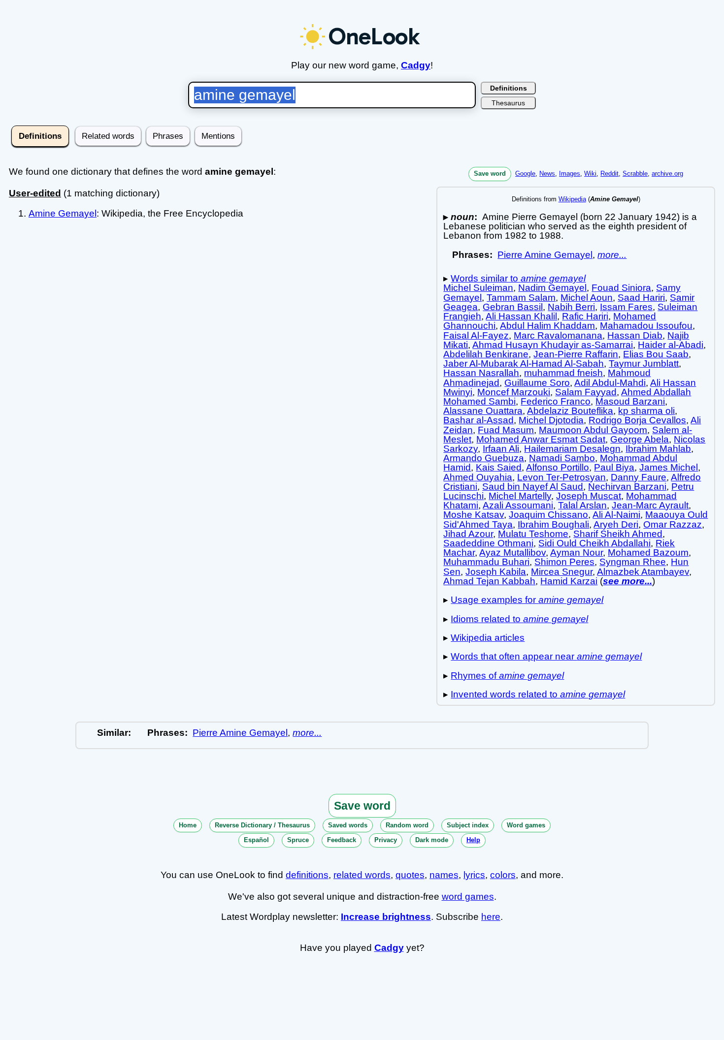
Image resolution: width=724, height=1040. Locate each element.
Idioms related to (519, 619)
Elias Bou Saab (656, 354)
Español (256, 840)
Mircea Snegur (561, 572)
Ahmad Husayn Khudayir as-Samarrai (552, 345)
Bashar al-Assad (478, 420)
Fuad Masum (506, 430)
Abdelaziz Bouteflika (570, 411)
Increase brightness (386, 917)
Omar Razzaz (672, 524)
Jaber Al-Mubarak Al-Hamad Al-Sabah (523, 363)
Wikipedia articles (488, 637)
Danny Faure (638, 477)
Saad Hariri (641, 297)
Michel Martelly (520, 496)
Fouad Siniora (621, 288)
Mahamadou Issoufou (646, 325)
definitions (307, 875)
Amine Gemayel (63, 213)
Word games (526, 825)
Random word (407, 825)
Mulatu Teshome (533, 534)
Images (569, 173)
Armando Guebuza (483, 458)
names (444, 875)
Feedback (341, 840)
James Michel (668, 467)
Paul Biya (614, 467)
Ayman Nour (576, 552)
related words (362, 875)
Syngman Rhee (632, 562)
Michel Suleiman (478, 288)
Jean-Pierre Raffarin (575, 354)
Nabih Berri (571, 307)
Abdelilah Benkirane (485, 354)
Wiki (590, 173)
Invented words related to (538, 694)
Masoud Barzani (630, 401)
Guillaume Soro (537, 383)
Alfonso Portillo (557, 467)
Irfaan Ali (501, 448)
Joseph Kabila (495, 572)
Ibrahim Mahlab (658, 448)
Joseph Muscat (588, 496)
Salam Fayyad (586, 392)
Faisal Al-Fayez (476, 335)
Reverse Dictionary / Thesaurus (262, 825)
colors (503, 875)
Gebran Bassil (513, 307)
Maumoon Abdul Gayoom (593, 430)
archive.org (667, 173)
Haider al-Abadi (670, 345)
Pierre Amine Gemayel (544, 255)
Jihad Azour (468, 534)
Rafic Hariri (585, 316)
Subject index (468, 825)
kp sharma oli (646, 411)
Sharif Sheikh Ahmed (617, 534)
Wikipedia (572, 199)
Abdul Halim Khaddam (547, 325)
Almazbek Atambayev (643, 572)
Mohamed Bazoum (648, 552)
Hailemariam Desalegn (572, 448)
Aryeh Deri (615, 524)
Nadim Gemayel (552, 288)
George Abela (639, 439)
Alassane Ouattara (483, 411)
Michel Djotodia (551, 420)
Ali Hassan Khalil (521, 316)
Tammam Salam (521, 297)
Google (525, 173)
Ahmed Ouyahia (477, 477)
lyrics (474, 875)
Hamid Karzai (568, 581)
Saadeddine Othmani (488, 543)
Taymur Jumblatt (644, 363)
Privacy (385, 840)
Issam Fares (626, 307)
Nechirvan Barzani (627, 486)
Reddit (609, 173)
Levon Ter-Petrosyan (561, 477)
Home (188, 825)
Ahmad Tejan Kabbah (489, 581)
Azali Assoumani (518, 505)
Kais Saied (499, 467)
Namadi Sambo (562, 458)
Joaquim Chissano (548, 514)
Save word (490, 173)
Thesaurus (508, 103)
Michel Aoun (586, 297)
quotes (410, 875)
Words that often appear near (546, 656)
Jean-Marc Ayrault (650, 505)
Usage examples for (527, 600)
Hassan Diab (634, 335)
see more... (627, 581)
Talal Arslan (582, 505)
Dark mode (431, 840)
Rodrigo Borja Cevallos (637, 420)
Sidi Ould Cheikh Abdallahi (594, 543)
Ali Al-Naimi (616, 514)
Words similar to (518, 278)
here (490, 917)
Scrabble (635, 173)
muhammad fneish (563, 373)
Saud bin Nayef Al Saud (532, 486)
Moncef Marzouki (513, 392)
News (547, 173)
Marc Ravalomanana (558, 335)
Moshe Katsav (473, 514)
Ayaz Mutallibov (512, 552)
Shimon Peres (564, 562)
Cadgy (415, 65)
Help (473, 840)
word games (468, 896)
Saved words (347, 825)
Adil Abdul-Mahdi (610, 383)
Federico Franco (556, 401)
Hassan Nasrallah (481, 373)
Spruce (298, 840)
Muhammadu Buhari (486, 562)
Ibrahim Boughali (553, 524)
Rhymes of (507, 675)
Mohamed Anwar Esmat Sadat (540, 439)
